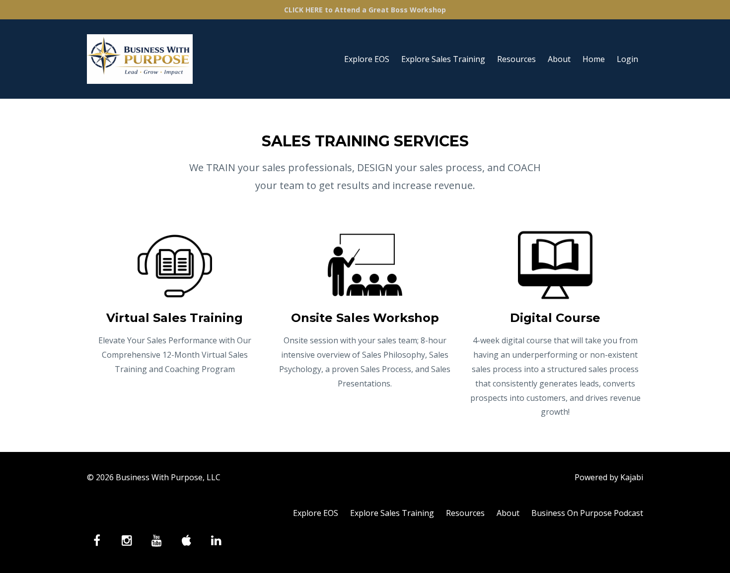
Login (627, 59)
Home (594, 59)
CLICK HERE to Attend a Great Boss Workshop (365, 9)
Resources (516, 59)
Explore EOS (366, 59)
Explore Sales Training (443, 59)
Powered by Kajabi (609, 477)
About (559, 59)
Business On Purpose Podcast (587, 513)
